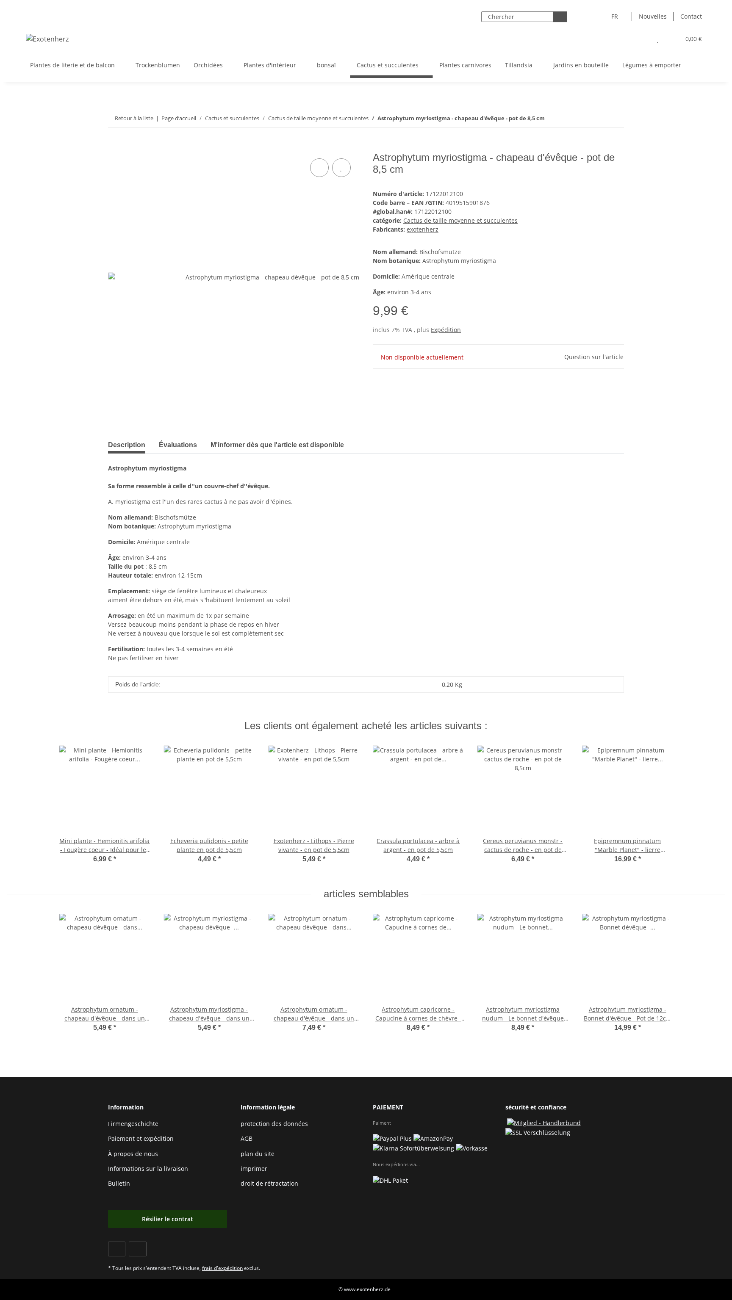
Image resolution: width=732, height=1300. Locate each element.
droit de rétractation (269, 1183)
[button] (641, 38)
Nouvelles (653, 16)
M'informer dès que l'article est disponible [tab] (277, 444)
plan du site (257, 1154)
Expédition (446, 330)
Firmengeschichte (133, 1124)
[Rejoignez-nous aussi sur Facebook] (116, 1249)
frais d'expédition (222, 1268)
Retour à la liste (134, 118)
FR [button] (614, 16)
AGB (246, 1138)
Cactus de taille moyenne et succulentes (460, 220)
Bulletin (119, 1183)
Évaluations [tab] (178, 444)
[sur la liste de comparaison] (319, 167)
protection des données (274, 1124)
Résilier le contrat (167, 1219)
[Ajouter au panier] (115, 147)
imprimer (254, 1168)
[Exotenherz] (47, 38)
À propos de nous (133, 1154)
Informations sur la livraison (148, 1168)
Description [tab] (126, 444)
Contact (691, 16)
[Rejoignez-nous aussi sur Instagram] (137, 1249)
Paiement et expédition (141, 1138)
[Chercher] (560, 16)
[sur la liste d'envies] (341, 167)
